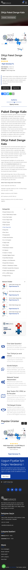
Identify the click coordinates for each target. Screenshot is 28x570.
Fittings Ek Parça (7, 275)
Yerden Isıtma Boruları (8, 237)
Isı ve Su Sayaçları (7, 240)
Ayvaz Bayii (4, 559)
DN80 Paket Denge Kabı (15, 284)
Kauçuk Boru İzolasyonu (8, 262)
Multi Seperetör (6, 224)
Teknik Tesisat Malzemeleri (9, 270)
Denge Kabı (5, 229)
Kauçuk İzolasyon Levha (8, 211)
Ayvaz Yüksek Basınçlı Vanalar (9, 214)
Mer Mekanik (12, 567)
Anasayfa (4, 17)
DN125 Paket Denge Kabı (15, 298)
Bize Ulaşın (6, 476)
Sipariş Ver (16, 88)
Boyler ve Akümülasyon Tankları (10, 265)
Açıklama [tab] (14, 100)
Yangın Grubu (6, 242)
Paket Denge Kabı (10, 70)
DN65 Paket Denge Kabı (15, 305)
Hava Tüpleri (6, 245)
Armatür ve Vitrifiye (7, 252)
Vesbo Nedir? (4, 554)
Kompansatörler (6, 234)
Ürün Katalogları (5, 549)
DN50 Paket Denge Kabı (15, 311)
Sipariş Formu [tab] (14, 104)
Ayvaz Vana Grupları (7, 217)
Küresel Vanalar (6, 222)
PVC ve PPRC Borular (8, 273)
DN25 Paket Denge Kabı (15, 291)
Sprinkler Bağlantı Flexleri (9, 255)
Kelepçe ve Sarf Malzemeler (9, 260)
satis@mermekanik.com (13, 164)
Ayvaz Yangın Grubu (7, 219)
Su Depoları (5, 250)
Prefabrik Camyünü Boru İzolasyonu (11, 268)
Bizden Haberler (5, 551)
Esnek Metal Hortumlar (8, 257)
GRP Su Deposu (5, 556)
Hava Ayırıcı (6, 232)
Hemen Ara (6, 88)
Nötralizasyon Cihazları (8, 247)
